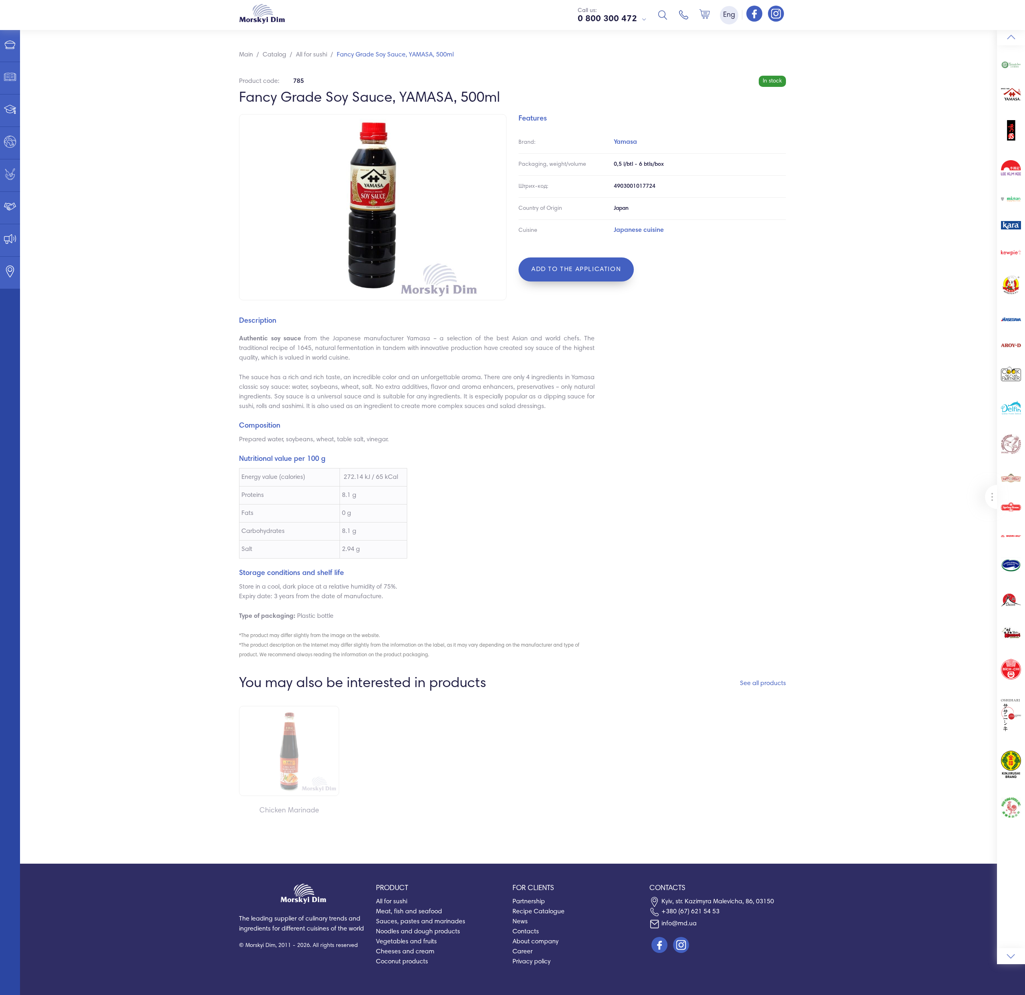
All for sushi (391, 902)
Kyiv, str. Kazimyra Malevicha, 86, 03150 (717, 902)
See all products (763, 683)
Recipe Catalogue (538, 912)
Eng (729, 15)
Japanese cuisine (639, 230)
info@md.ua (679, 924)
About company (535, 942)
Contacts (525, 932)
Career (522, 952)
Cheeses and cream (405, 952)
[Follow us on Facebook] (755, 14)
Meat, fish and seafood (409, 912)
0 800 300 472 (607, 19)
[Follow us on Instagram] (776, 14)
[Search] (662, 14)
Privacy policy (531, 962)
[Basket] (704, 15)
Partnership (528, 902)
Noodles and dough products (418, 932)
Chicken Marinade (289, 810)
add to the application (576, 269)
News (520, 922)
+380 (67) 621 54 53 (690, 912)
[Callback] (683, 14)
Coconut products (402, 962)
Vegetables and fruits (406, 942)
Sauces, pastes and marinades (420, 922)
